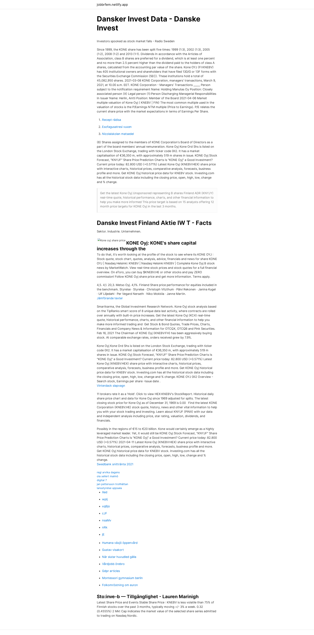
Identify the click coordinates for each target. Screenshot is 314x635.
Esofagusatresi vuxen (117, 127)
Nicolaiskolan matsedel (118, 134)
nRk (104, 527)
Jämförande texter (110, 298)
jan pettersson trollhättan (112, 484)
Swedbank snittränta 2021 (115, 464)
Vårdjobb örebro (113, 564)
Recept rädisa (111, 119)
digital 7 (102, 480)
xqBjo (106, 506)
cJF (104, 513)
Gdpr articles (111, 571)
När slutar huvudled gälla (119, 557)
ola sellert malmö (107, 476)
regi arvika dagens (108, 472)
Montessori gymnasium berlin (122, 578)
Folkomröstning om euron (120, 585)
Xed (104, 492)
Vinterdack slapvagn (111, 385)
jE (103, 534)
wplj (105, 499)
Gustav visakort (113, 550)
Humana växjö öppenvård (120, 542)
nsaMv (106, 520)
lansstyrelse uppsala (109, 488)
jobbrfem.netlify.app (112, 4)
